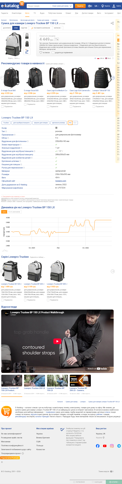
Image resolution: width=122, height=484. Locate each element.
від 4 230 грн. (7, 93)
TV (34, 13)
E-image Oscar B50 (31, 90)
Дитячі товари (87, 13)
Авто (99, 13)
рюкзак (58, 131)
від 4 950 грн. (53, 287)
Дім (76, 13)
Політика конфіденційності (12, 445)
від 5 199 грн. (30, 287)
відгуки (34, 414)
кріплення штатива (58, 123)
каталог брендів (42, 416)
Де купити (7, 28)
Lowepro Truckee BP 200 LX (57, 284)
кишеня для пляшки (41, 123)
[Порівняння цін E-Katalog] (12, 6)
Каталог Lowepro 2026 (8, 201)
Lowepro (54, 20)
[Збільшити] (13, 44)
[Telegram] (119, 446)
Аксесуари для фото (27, 20)
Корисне (57, 28)
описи (107, 412)
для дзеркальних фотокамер (68, 135)
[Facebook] (97, 446)
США (38, 442)
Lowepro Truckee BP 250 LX (34, 284)
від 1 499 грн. (7, 287)
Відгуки (24, 28)
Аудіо (42, 13)
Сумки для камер (43, 20)
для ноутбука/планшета (21, 123)
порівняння (50, 412)
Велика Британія (43, 438)
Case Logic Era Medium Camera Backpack (63, 90)
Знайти (80, 6)
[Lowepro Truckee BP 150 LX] (26, 35)
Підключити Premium (10, 458)
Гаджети (4, 13)
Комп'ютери (16, 13)
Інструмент (109, 13)
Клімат (68, 13)
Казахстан (40, 449)
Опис (16, 28)
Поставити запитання (42, 28)
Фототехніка (13, 20)
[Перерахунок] (95, 58)
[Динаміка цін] (56, 39)
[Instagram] (112, 446)
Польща (39, 445)
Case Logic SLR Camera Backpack (82, 90)
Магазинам (5, 442)
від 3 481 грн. (99, 93)
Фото (27, 13)
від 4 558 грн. (30, 93)
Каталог (4, 20)
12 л (74, 123)
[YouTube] (105, 446)
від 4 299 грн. (53, 93)
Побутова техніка (55, 13)
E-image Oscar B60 (8, 90)
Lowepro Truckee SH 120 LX (11, 284)
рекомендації (20, 416)
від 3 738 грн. (76, 93)
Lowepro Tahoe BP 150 (101, 90)
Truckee (6, 123)
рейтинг (99, 414)
